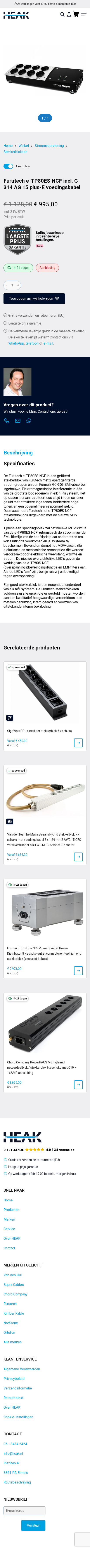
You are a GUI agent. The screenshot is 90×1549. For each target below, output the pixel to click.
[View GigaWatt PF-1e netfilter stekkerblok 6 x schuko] (78, 742)
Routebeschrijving (17, 1482)
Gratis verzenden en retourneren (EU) (46, 3)
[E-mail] (17, 421)
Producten (11, 1210)
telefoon (32, 343)
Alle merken (12, 1342)
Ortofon (9, 1332)
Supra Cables (13, 1285)
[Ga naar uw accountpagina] (69, 14)
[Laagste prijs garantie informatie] (17, 239)
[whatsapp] (28, 421)
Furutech (10, 1304)
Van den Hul (12, 1275)
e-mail (48, 343)
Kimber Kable (13, 1313)
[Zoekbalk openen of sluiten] (62, 14)
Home (8, 1200)
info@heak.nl (13, 1453)
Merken (9, 1219)
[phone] (6, 421)
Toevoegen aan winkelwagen (31, 298)
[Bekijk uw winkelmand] (76, 14)
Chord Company (15, 1294)
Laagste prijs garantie (24, 323)
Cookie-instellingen (18, 1417)
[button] (39, 1150)
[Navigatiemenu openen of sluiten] (84, 14)
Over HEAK (11, 1238)
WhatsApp (16, 343)
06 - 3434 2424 (15, 1444)
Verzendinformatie (17, 1388)
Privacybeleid (13, 1379)
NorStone (10, 1323)
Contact (9, 1248)
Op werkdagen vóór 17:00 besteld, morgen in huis (42, 1174)
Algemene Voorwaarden (21, 1369)
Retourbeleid (13, 1398)
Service (9, 1229)
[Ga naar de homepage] (16, 15)
